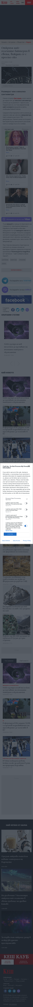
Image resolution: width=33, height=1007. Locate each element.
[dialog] (16, 503)
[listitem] (16, 499)
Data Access (16, 540)
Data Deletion (6, 540)
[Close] (29, 466)
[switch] (25, 503)
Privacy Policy (27, 540)
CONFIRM (10, 534)
